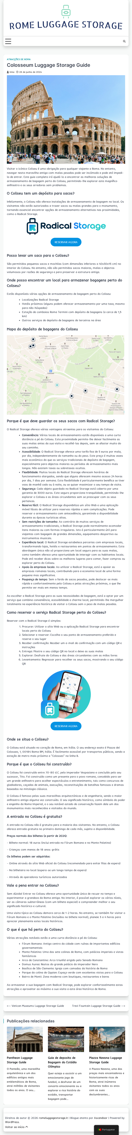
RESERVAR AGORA (66, 242)
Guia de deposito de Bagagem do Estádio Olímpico (62, 1062)
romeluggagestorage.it (53, 1118)
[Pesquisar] (124, 41)
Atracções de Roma (19, 59)
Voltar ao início (14, 1127)
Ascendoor (100, 1118)
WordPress (12, 1122)
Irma (12, 72)
